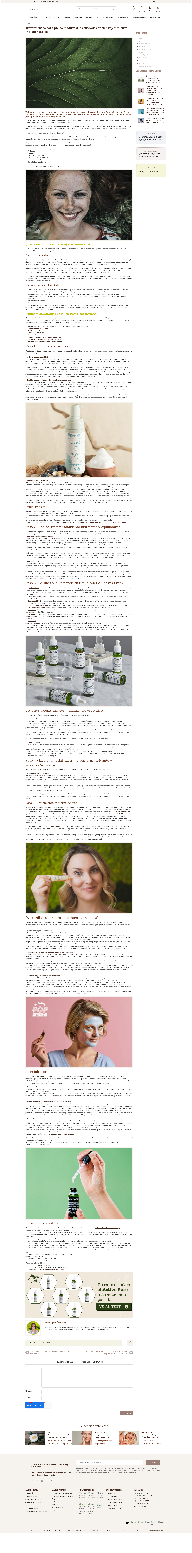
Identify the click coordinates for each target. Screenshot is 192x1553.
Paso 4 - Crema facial (36, 335)
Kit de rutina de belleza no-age (108, 1228)
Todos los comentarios (92, 1362)
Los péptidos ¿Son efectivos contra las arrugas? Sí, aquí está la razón (50, 1352)
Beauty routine (99, 1432)
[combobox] (151, 26)
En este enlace (80, 1468)
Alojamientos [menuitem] (58, 1507)
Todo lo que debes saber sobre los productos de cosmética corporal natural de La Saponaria (106, 1352)
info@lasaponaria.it (144, 1503)
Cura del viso (143, 58)
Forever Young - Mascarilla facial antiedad (43, 976)
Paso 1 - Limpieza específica (39, 328)
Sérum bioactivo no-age (36, 719)
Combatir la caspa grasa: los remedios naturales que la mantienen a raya (155, 120)
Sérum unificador (33, 742)
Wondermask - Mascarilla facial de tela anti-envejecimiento (50, 952)
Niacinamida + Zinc (35, 614)
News (141, 52)
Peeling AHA (33, 625)
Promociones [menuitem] (112, 1496)
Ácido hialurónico (35, 596)
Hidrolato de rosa (33, 561)
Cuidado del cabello (145, 46)
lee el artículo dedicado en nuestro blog (58, 1134)
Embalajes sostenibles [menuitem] (34, 1499)
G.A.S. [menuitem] (56, 1511)
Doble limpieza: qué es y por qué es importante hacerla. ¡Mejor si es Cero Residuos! (94, 522)
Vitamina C (32, 621)
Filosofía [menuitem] (30, 1493)
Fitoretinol (32, 610)
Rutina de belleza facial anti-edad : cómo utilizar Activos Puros (64, 1436)
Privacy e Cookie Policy (155, 1531)
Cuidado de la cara (44, 1342)
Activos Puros (34, 588)
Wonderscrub (32, 1087)
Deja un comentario (65, 1362)
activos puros (143, 63)
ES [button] (154, 1)
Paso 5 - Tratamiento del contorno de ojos (44, 337)
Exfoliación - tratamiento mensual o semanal (45, 341)
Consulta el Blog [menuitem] (33, 1508)
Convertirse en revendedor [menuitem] (63, 1493)
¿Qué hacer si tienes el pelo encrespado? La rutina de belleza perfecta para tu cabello (155, 101)
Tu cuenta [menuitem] (111, 1493)
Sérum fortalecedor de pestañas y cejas (54, 826)
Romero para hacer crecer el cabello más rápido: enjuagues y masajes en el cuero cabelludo (154, 90)
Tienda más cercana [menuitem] (115, 1499)
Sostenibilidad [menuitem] (32, 1496)
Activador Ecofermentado (38, 607)
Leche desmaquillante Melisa (38, 357)
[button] (140, 1506)
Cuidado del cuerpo (145, 49)
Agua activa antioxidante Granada (40, 536)
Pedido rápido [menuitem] (112, 1505)
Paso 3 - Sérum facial (36, 333)
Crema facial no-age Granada (38, 773)
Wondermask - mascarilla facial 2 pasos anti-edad (46, 933)
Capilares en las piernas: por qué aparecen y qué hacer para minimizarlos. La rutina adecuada (155, 111)
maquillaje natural (144, 55)
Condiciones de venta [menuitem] (115, 1508)
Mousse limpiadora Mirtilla (37, 480)
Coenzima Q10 (33, 601)
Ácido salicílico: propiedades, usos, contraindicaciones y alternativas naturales (154, 79)
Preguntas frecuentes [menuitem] (115, 1502)
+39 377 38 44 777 (143, 1501)
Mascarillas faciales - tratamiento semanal (45, 339)
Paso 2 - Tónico (34, 330)
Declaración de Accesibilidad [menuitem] (37, 1511)
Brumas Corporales (145, 66)
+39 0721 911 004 (142, 1498)
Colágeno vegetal (35, 605)
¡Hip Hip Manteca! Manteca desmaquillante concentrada (49, 380)
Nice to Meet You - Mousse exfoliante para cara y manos (49, 1102)
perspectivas (143, 41)
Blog (36, 1342)
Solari (141, 60)
